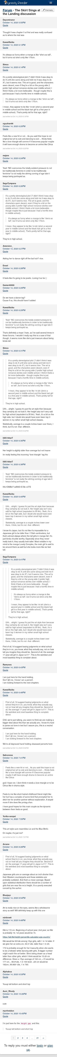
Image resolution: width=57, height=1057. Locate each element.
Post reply (49, 10)
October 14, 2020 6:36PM (14, 440)
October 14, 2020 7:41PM (14, 757)
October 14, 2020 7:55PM (14, 819)
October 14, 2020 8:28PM (14, 846)
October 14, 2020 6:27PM (14, 248)
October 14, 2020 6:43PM (14, 667)
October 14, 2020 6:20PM (14, 126)
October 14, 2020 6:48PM (14, 692)
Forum (7, 10)
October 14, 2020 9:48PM (14, 920)
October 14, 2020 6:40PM (14, 496)
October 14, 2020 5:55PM (14, 22)
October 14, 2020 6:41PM (14, 559)
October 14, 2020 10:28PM (15, 993)
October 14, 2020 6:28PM (14, 268)
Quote (5, 25)
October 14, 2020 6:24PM (14, 158)
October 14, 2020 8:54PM (14, 897)
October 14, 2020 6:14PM (14, 67)
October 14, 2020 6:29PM (14, 287)
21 (38, 1037)
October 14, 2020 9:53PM (14, 974)
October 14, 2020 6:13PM (14, 44)
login (40, 1045)
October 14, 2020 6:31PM (14, 350)
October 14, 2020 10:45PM (15, 1013)
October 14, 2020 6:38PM (14, 464)
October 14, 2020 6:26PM (14, 186)
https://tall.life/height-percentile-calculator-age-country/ (26, 937)
